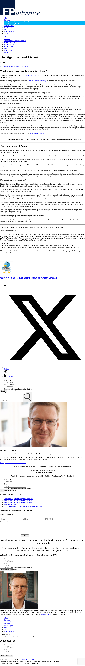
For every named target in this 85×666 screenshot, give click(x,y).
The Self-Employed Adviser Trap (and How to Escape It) (23, 506)
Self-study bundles (14, 24)
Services (7, 20)
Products (7, 624)
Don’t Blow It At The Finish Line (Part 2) (18, 500)
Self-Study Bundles (10, 42)
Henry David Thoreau (37, 133)
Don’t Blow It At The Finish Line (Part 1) (18, 502)
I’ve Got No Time (10, 504)
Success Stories (9, 26)
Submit (3, 391)
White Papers (8, 27)
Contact (6, 33)
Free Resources (9, 31)
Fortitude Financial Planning (37, 81)
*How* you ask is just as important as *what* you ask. (28, 277)
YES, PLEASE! (6, 656)
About (6, 18)
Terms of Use (35, 659)
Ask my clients (46, 614)
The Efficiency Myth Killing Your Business (18, 499)
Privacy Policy (25, 659)
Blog (5, 29)
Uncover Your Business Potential (19, 22)
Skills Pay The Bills (29, 75)
